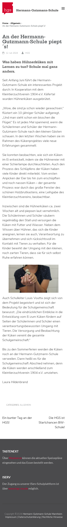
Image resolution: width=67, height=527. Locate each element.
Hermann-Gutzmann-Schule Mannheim (42, 513)
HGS (27, 53)
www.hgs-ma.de (18, 488)
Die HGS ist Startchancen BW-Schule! (52, 422)
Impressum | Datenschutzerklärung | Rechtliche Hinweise (34, 517)
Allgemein (25, 405)
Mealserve (15, 458)
